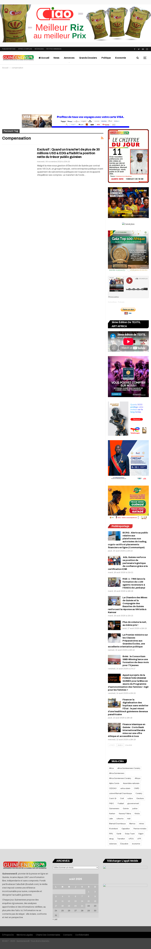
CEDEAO (113, 788)
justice (135, 809)
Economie (120, 58)
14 (82, 901)
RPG (111, 834)
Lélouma (119, 819)
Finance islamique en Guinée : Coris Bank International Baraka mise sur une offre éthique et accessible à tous (126, 730)
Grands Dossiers (88, 58)
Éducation (124, 844)
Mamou (132, 824)
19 (69, 906)
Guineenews (114, 809)
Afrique (137, 778)
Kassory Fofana (125, 814)
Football (121, 803)
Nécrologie (39, 49)
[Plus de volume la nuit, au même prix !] (114, 625)
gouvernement (133, 803)
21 (82, 906)
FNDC (111, 803)
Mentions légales (25, 935)
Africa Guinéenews (116, 773)
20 (75, 906)
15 (89, 901)
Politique (106, 58)
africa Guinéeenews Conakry (128, 768)
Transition (121, 839)
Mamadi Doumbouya (117, 824)
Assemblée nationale (131, 783)
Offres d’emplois (25, 49)
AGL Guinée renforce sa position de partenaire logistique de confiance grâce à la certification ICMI (128, 563)
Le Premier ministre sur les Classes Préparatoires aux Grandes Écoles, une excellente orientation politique (128, 641)
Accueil (45, 58)
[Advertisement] (75, 91)
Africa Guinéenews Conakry (120, 778)
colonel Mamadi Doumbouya (120, 793)
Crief (122, 798)
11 (62, 901)
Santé (118, 834)
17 (56, 906)
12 (69, 901)
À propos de (8, 935)
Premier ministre (139, 829)
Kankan (112, 814)
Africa (111, 768)
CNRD (136, 788)
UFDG (131, 839)
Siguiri (140, 834)
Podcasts (121, 302)
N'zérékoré (113, 829)
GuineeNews (112, 302)
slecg (111, 839)
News (56, 58)
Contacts (67, 935)
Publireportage (8, 49)
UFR (139, 839)
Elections (140, 798)
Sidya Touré (130, 834)
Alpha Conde (114, 783)
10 (56, 901)
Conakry (139, 793)
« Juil (55, 919)
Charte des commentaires (48, 935)
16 (95, 901)
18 (62, 906)
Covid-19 (112, 798)
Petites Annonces (53, 49)
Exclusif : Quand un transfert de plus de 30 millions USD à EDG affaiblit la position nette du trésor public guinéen (68, 153)
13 (75, 901)
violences (113, 844)
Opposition (126, 829)
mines (141, 824)
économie (136, 844)
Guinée (126, 809)
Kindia (137, 814)
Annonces (69, 58)
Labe (111, 819)
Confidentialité (82, 935)
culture (130, 798)
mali (129, 819)
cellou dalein (125, 788)
